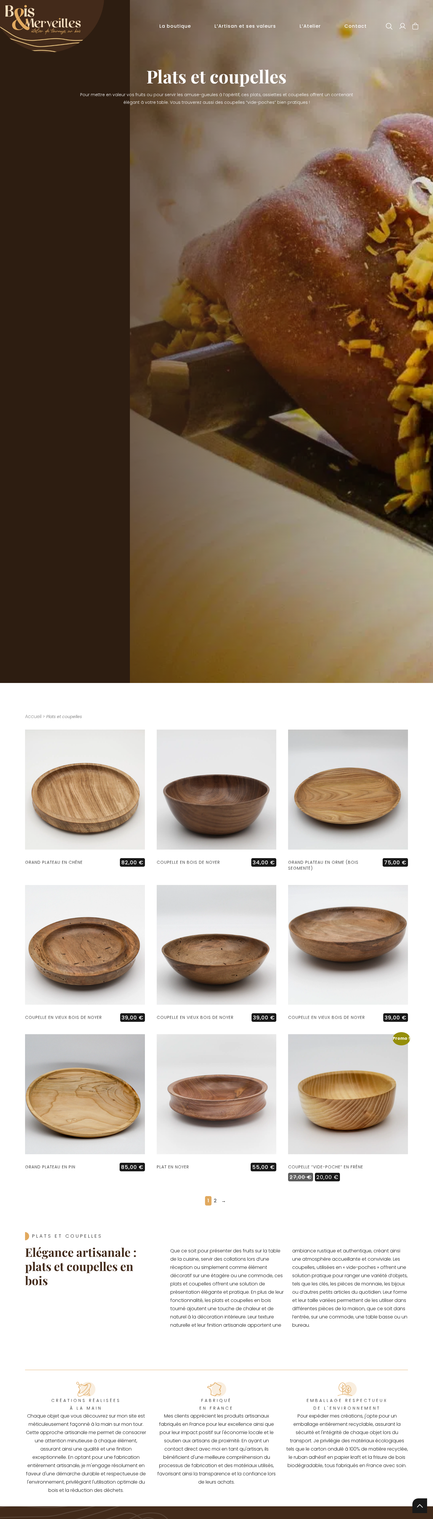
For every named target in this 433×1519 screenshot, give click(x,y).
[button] (389, 26)
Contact (355, 26)
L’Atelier (310, 26)
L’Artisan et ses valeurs (245, 26)
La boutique (175, 26)
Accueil (33, 716)
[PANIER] (415, 26)
